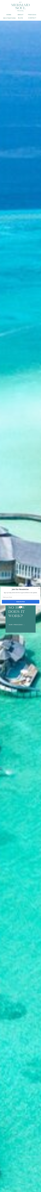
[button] (20, 589)
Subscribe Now (20, 602)
